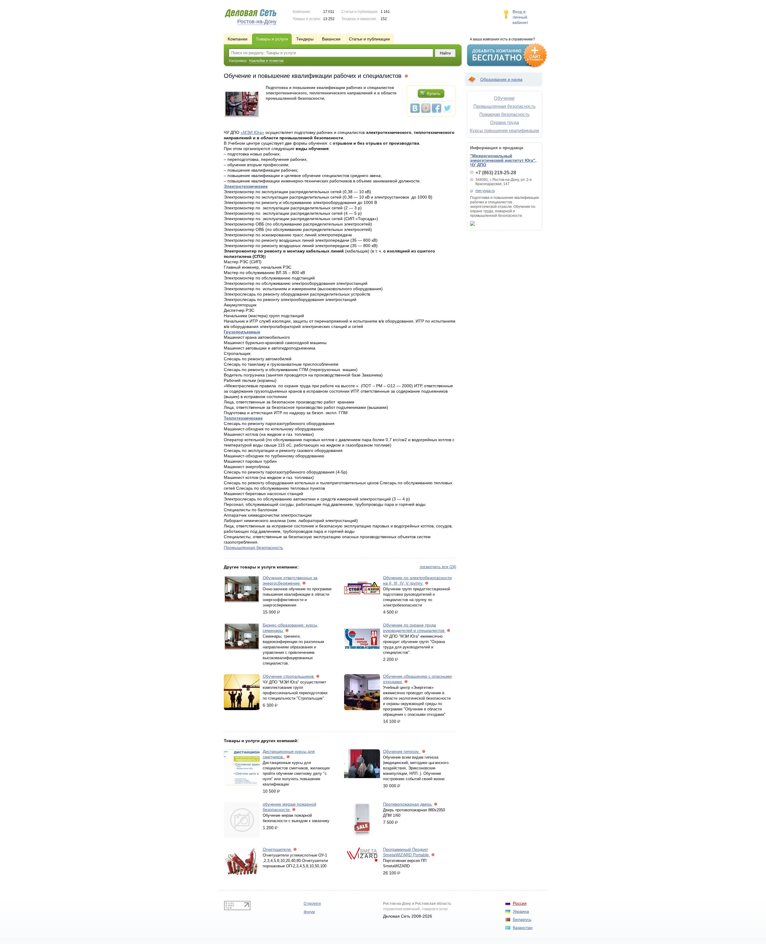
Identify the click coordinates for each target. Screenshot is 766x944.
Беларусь (522, 919)
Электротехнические (246, 186)
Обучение (504, 98)
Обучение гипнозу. (402, 751)
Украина (521, 911)
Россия (520, 903)
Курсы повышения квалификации (504, 130)
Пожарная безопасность (504, 114)
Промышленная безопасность (253, 547)
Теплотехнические (243, 418)
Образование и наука (501, 79)
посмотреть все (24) (438, 567)
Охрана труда (504, 122)
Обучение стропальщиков (289, 676)
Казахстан (523, 927)
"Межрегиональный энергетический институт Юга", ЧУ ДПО (503, 160)
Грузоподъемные (242, 331)
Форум (309, 912)
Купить (433, 93)
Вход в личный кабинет (520, 17)
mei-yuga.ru (485, 191)
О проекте (312, 903)
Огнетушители (277, 849)
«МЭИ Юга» (252, 132)
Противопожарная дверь (408, 804)
